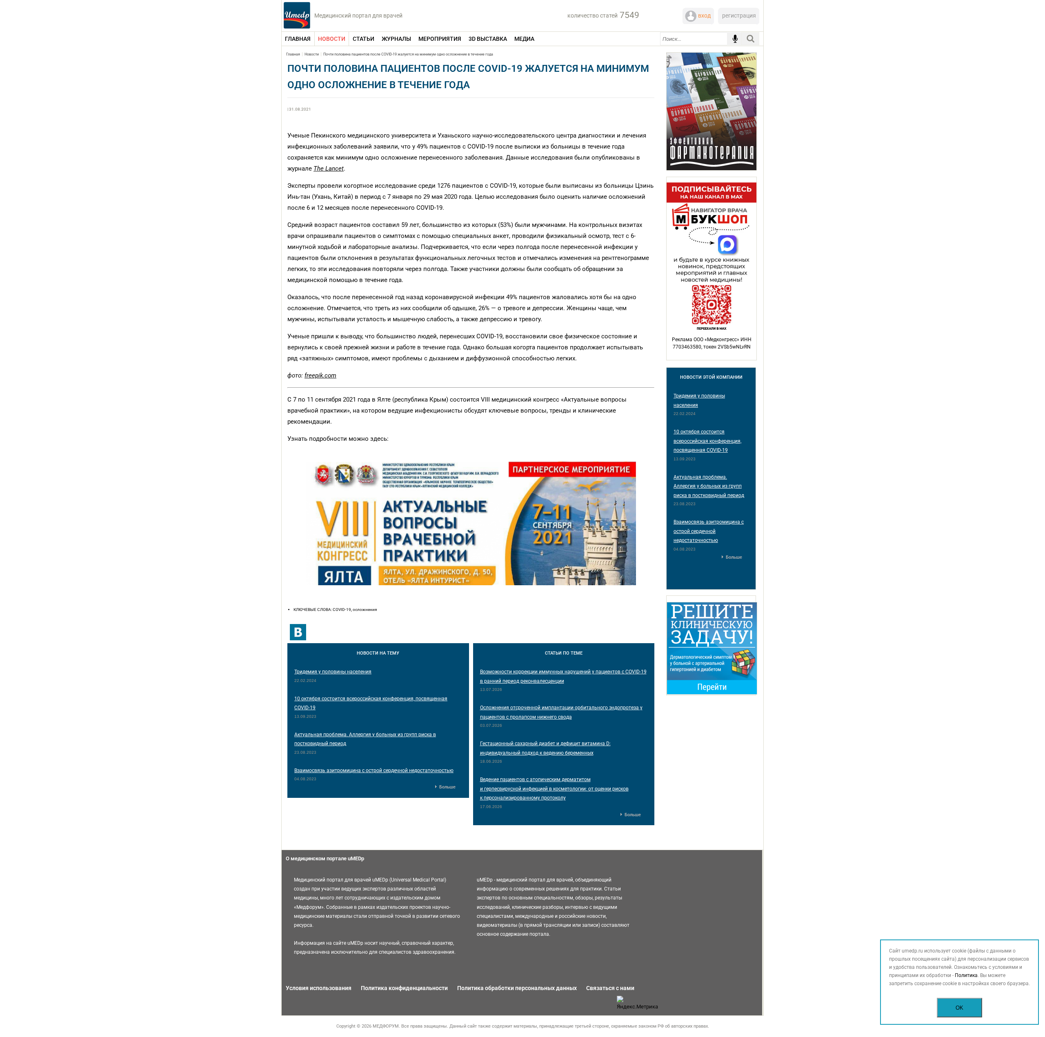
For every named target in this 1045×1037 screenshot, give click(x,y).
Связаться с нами (610, 988)
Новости (312, 54)
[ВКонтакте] (298, 632)
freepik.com (320, 375)
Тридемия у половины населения (332, 672)
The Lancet (329, 168)
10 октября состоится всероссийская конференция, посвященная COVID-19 (707, 441)
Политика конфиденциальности (404, 988)
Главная (293, 54)
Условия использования (318, 988)
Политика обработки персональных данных (517, 988)
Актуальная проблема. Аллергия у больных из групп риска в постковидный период (709, 486)
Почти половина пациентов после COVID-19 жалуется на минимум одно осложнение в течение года (408, 54)
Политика (966, 975)
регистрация (739, 15)
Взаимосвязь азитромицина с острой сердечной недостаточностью (374, 770)
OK (959, 1008)
